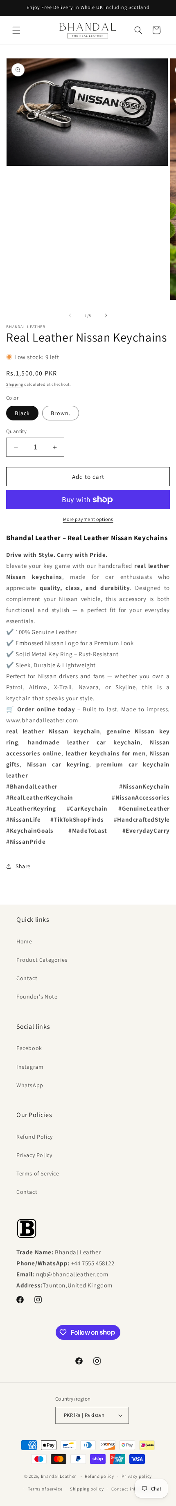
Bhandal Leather (59, 1476)
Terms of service (45, 1489)
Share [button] (23, 866)
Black (22, 413)
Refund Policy (34, 1136)
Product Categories (42, 959)
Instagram (29, 1066)
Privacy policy (137, 1476)
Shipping (14, 384)
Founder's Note (36, 996)
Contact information (133, 1489)
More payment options (88, 519)
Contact (26, 978)
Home (24, 941)
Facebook (29, 1048)
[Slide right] (106, 315)
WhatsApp (29, 1085)
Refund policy (99, 1476)
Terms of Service (37, 1173)
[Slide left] (70, 315)
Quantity (16, 431)
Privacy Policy (34, 1155)
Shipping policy (87, 1489)
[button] (16, 30)
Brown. (60, 413)
